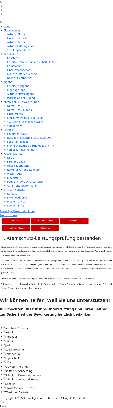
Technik (8, 129)
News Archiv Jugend (19, 110)
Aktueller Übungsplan (20, 46)
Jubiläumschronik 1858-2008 (25, 118)
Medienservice (16, 201)
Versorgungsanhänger (21, 149)
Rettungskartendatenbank (23, 169)
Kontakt (12, 193)
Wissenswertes (13, 153)
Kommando (14, 66)
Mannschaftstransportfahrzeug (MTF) (30, 145)
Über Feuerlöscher (18, 165)
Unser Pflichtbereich (20, 78)
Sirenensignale (16, 161)
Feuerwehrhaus (17, 133)
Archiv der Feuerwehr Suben (21, 102)
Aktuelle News (12, 30)
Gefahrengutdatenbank (22, 185)
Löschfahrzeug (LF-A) (20, 141)
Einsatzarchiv (15, 114)
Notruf (11, 157)
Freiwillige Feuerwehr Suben (17, 211)
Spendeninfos (15, 205)
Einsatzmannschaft (19, 70)
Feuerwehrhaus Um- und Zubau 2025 (30, 62)
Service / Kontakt (14, 189)
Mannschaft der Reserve (22, 74)
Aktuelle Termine (17, 42)
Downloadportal (17, 197)
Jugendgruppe (16, 90)
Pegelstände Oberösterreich (25, 181)
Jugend (8, 82)
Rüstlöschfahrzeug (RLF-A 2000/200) (29, 137)
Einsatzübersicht (17, 38)
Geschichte (14, 58)
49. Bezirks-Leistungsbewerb (25, 122)
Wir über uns (12, 54)
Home (7, 26)
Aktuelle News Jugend (20, 94)
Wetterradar (14, 173)
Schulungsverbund (19, 50)
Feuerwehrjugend (18, 86)
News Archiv (14, 106)
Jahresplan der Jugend (21, 98)
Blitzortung (14, 177)
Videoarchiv (14, 126)
